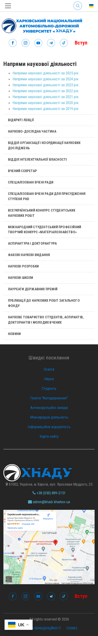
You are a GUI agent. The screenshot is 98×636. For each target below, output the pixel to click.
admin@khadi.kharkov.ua (51, 502)
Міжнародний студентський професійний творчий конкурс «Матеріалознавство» (44, 229)
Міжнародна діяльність (49, 417)
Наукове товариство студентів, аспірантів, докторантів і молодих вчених (46, 320)
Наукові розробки (23, 266)
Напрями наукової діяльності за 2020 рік (46, 102)
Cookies (71, 628)
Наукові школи (20, 278)
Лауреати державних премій (32, 289)
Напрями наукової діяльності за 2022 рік (46, 91)
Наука (49, 379)
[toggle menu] (8, 5)
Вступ (81, 43)
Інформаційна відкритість (49, 426)
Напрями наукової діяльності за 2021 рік (46, 96)
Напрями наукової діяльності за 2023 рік (46, 85)
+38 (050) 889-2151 (51, 493)
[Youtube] (38, 43)
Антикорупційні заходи (49, 407)
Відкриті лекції (21, 120)
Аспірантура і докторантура (32, 243)
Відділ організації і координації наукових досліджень (44, 145)
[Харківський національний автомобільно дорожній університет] (41, 24)
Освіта (49, 369)
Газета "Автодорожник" (49, 398)
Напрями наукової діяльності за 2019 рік (46, 108)
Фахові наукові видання (29, 255)
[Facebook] (12, 43)
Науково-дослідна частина (32, 131)
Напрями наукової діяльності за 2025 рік (46, 73)
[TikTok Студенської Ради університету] (63, 43)
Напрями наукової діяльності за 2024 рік (46, 79)
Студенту (49, 388)
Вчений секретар (22, 171)
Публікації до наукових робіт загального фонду (44, 303)
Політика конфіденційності (41, 628)
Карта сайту (49, 436)
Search (77, 2)
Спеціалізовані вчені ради (30, 182)
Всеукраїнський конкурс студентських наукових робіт (41, 213)
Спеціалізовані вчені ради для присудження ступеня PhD (46, 196)
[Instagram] (25, 43)
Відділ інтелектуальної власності (37, 159)
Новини (14, 334)
